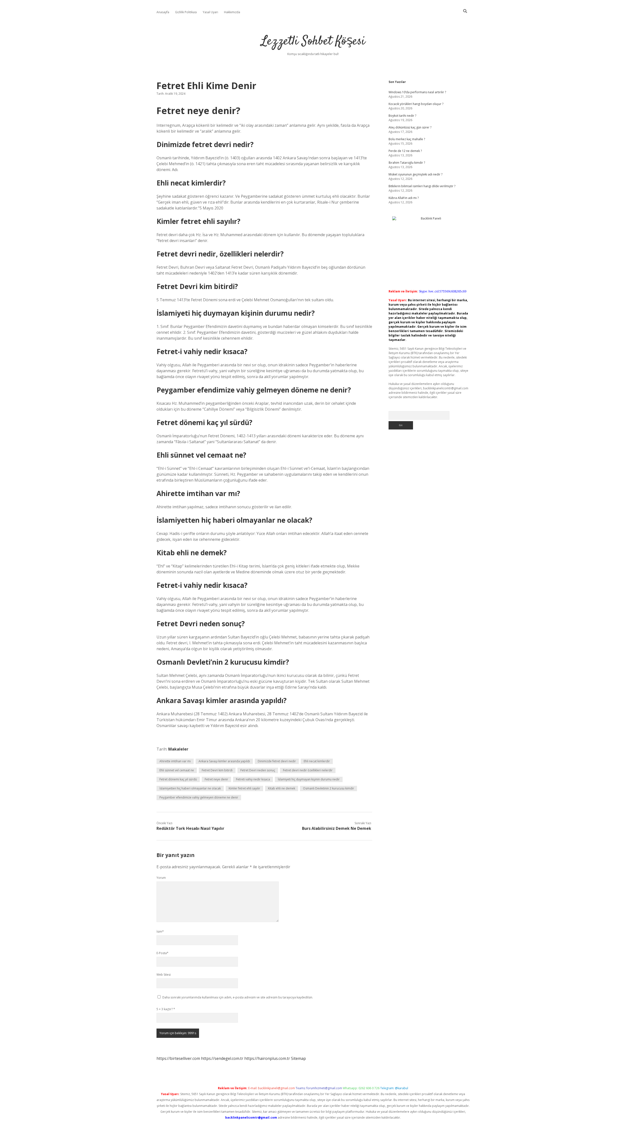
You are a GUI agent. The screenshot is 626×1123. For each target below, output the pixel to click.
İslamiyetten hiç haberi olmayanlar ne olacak (190, 788)
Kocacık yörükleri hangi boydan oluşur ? (416, 104)
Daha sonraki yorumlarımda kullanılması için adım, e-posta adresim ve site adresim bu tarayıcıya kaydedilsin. (237, 997)
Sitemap (298, 1058)
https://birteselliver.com (178, 1058)
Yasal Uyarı (210, 12)
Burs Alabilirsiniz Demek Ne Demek (336, 828)
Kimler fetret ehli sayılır (244, 788)
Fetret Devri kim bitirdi (217, 770)
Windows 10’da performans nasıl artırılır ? (417, 92)
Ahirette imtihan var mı (175, 761)
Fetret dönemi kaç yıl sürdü (178, 779)
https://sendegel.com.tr (222, 1058)
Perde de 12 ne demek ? (405, 151)
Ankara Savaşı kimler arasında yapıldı (224, 761)
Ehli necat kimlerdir (317, 761)
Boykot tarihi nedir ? (402, 116)
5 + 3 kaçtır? (165, 1009)
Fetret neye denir (216, 779)
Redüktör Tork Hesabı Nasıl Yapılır (190, 828)
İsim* (160, 931)
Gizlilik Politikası (186, 12)
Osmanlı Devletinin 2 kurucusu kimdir (328, 788)
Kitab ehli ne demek (281, 788)
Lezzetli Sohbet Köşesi (313, 41)
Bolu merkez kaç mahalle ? (407, 139)
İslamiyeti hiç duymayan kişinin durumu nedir (309, 779)
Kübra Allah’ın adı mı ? (404, 198)
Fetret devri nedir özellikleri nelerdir (308, 770)
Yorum (161, 878)
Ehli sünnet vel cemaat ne (176, 770)
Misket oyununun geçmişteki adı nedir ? (415, 174)
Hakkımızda (232, 12)
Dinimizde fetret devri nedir (277, 761)
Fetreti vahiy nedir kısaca (253, 779)
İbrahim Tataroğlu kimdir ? (407, 163)
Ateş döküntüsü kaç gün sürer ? (410, 127)
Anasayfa (162, 12)
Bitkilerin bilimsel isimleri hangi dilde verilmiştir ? (422, 186)
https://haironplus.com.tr (267, 1058)
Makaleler (178, 749)
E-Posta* (162, 953)
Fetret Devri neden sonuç (257, 770)
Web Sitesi (163, 974)
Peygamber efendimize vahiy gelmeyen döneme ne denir (198, 797)
